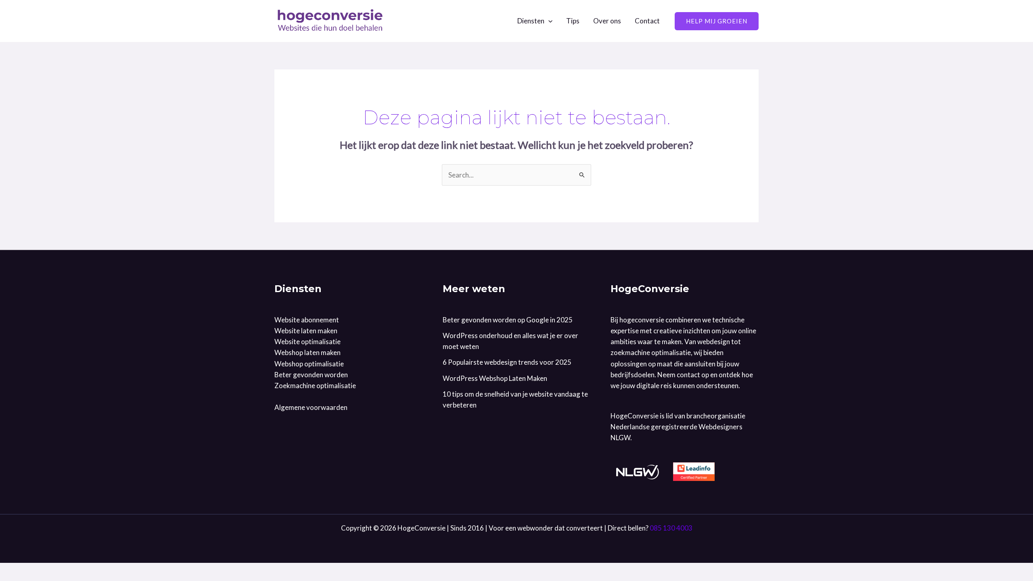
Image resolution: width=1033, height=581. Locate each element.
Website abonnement (306, 320)
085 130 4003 (671, 528)
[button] (548, 21)
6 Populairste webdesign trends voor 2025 (507, 362)
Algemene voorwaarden (310, 407)
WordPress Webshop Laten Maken (495, 378)
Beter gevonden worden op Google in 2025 (508, 320)
